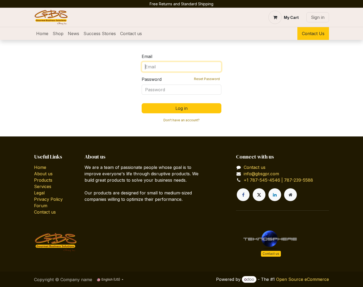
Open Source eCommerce (302, 279)
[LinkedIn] (274, 194)
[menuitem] (42, 33)
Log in (181, 108)
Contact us (45, 212)
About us (43, 173)
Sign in (317, 17)
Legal (39, 193)
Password (181, 79)
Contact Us (313, 33)
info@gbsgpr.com (261, 173)
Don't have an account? (181, 120)
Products (43, 180)
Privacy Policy (48, 199)
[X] (259, 194)
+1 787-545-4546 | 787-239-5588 (278, 180)
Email (147, 56)
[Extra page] (290, 194)
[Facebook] (243, 194)
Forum (40, 205)
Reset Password (207, 79)
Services (42, 186)
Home (40, 167)
